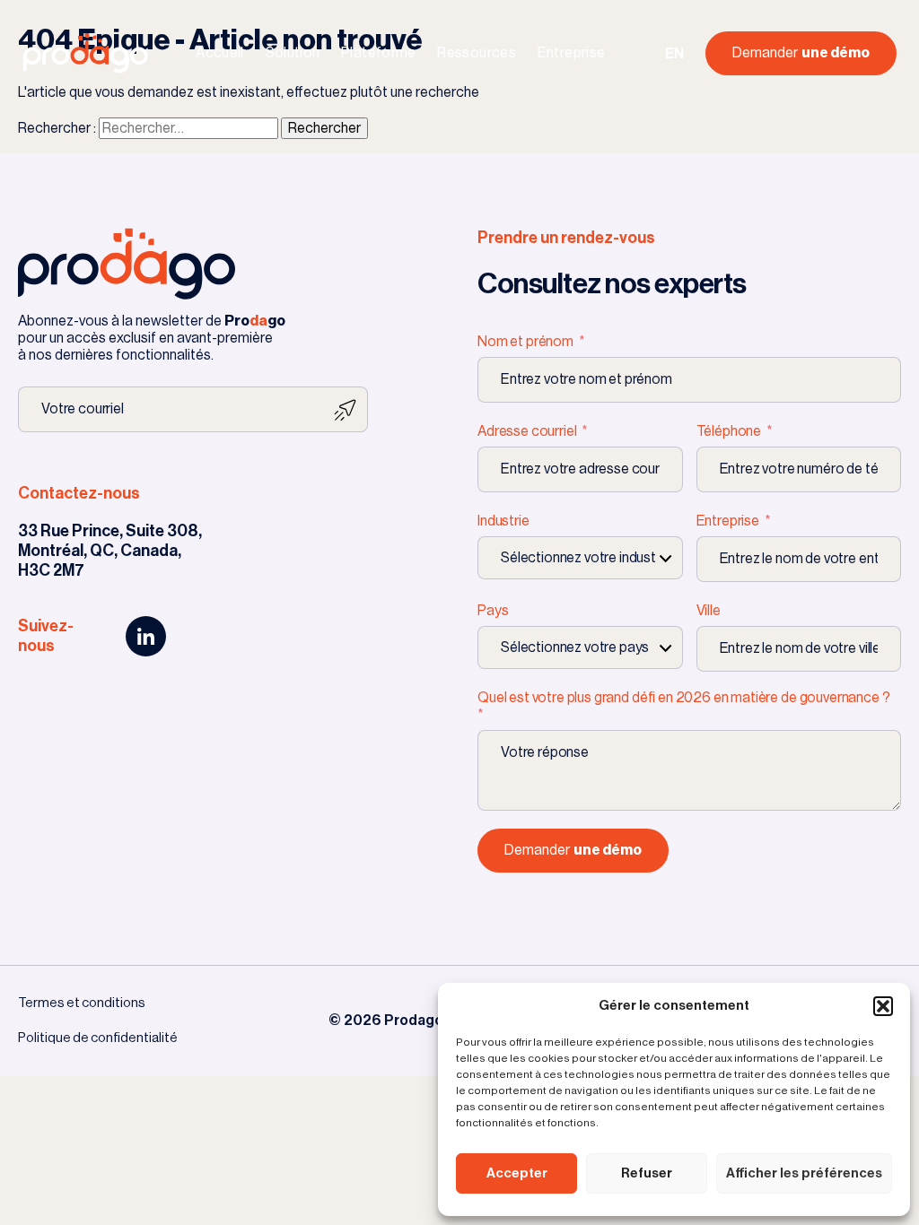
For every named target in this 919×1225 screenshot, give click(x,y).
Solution (293, 53)
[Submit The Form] (345, 409)
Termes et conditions (81, 1003)
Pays (492, 611)
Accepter (516, 1173)
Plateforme (378, 53)
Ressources (476, 53)
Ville (708, 611)
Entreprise (572, 53)
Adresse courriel (528, 431)
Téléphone (729, 431)
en (674, 54)
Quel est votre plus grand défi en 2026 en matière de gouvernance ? (683, 698)
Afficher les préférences (804, 1173)
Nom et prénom (526, 341)
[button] (883, 1006)
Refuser (646, 1173)
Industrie (503, 521)
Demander (801, 53)
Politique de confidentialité (98, 1038)
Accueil (220, 53)
